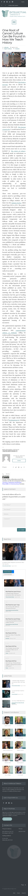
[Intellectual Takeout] (14, 15)
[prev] (4, 558)
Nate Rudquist (20, 762)
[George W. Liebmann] (6, 458)
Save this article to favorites (9, 451)
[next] (24, 558)
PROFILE (19, 460)
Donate (18, 893)
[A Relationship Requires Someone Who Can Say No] (14, 551)
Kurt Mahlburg (20, 725)
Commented (8, 574)
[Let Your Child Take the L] (6, 704)
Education (7, 47)
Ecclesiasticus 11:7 (14, 420)
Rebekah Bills (8, 762)
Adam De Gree (8, 738)
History (7, 667)
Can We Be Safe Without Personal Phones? (12, 607)
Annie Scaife (20, 775)
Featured (6, 565)
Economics (7, 638)
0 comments (17, 48)
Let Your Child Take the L (18, 700)
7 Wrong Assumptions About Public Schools (14, 621)
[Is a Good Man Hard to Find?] (6, 694)
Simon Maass (8, 775)
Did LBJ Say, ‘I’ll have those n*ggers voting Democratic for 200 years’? (14, 664)
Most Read (7, 571)
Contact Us (24, 893)
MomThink (16, 610)
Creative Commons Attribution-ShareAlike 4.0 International (12, 483)
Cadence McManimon (8, 750)
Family (10, 610)
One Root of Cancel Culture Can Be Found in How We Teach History (13, 36)
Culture (3, 565)
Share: (4, 467)
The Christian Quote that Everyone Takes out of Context (12, 649)
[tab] (8, 571)
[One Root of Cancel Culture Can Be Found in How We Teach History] (14, 59)
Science (9, 565)
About (14, 893)
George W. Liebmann (8, 48)
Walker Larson (8, 725)
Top (22, 885)
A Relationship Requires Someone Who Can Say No (14, 5)
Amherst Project (16, 203)
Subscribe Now (7, 819)
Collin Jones (20, 738)
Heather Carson (20, 750)
